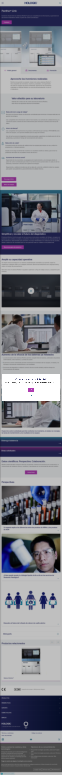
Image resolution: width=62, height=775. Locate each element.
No (31, 395)
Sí (30, 390)
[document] (31, 387)
